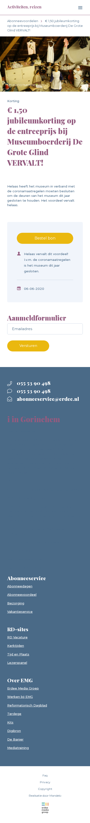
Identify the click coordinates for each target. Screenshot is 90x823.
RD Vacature (17, 637)
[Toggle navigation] (76, 8)
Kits (10, 722)
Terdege (14, 714)
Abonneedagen (19, 586)
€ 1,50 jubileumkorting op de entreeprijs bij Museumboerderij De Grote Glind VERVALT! (45, 25)
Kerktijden (15, 646)
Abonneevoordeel (21, 594)
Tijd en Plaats (18, 654)
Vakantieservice (20, 611)
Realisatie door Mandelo (45, 795)
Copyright (45, 789)
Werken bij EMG (20, 697)
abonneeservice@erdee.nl (47, 398)
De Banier (15, 739)
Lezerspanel (17, 663)
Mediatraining (18, 748)
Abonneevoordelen (22, 21)
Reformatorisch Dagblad (27, 705)
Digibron (14, 731)
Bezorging (15, 603)
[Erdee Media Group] (45, 808)
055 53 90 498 (33, 382)
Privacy (45, 782)
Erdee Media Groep (23, 688)
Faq (45, 775)
